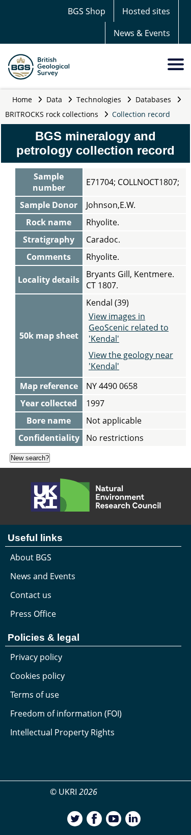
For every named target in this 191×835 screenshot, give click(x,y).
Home (22, 99)
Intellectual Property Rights (62, 732)
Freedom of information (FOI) (66, 713)
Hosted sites (146, 11)
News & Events (142, 33)
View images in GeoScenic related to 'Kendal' (129, 327)
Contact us (30, 595)
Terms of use (34, 694)
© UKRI (73, 791)
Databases (153, 99)
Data (54, 99)
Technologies (98, 99)
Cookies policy (37, 675)
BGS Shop (86, 11)
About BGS (30, 557)
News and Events (42, 576)
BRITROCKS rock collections (51, 114)
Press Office (33, 613)
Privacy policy (36, 657)
